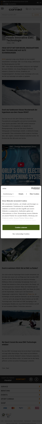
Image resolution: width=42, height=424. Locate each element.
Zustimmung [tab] (7, 194)
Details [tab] (21, 194)
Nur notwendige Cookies (21, 234)
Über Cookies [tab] (34, 194)
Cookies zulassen (21, 227)
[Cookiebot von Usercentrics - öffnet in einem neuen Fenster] (31, 188)
